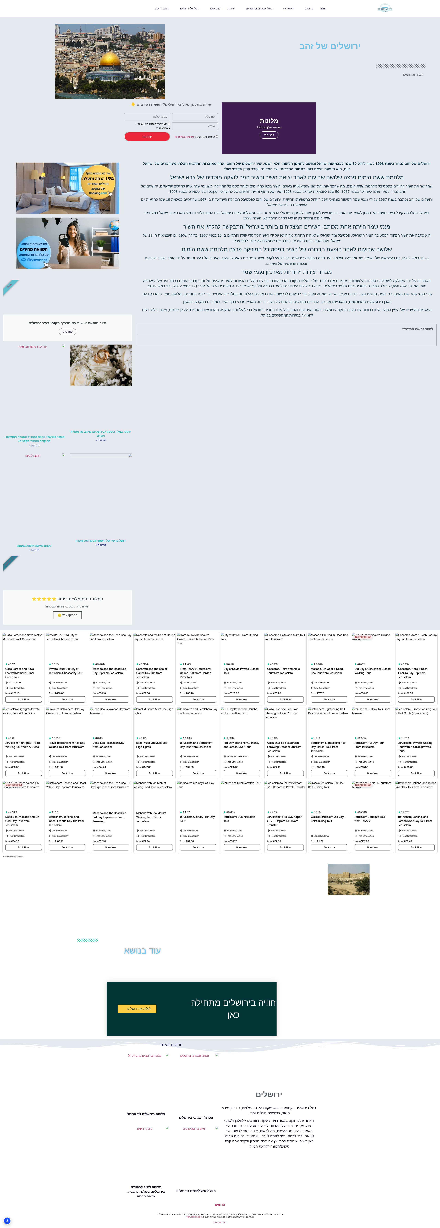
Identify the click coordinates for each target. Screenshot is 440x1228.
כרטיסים (215, 8)
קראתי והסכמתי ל (195, 136)
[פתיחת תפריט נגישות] (7, 1221)
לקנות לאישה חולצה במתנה (34, 545)
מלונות (309, 8)
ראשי (323, 8)
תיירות (231, 8)
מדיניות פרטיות (220, 1222)
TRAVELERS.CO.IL (194, 1217)
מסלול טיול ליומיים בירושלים (196, 1191)
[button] (10, 8)
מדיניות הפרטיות (184, 136)
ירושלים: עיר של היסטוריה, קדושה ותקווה (100, 540)
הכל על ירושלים (189, 8)
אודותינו (220, 1204)
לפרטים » (101, 440)
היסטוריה (288, 8)
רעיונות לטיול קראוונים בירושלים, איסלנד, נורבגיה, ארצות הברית (146, 1191)
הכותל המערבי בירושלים (196, 1117)
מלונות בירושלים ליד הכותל (146, 1114)
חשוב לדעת (162, 8)
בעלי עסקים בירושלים (259, 8)
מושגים (407, 74)
